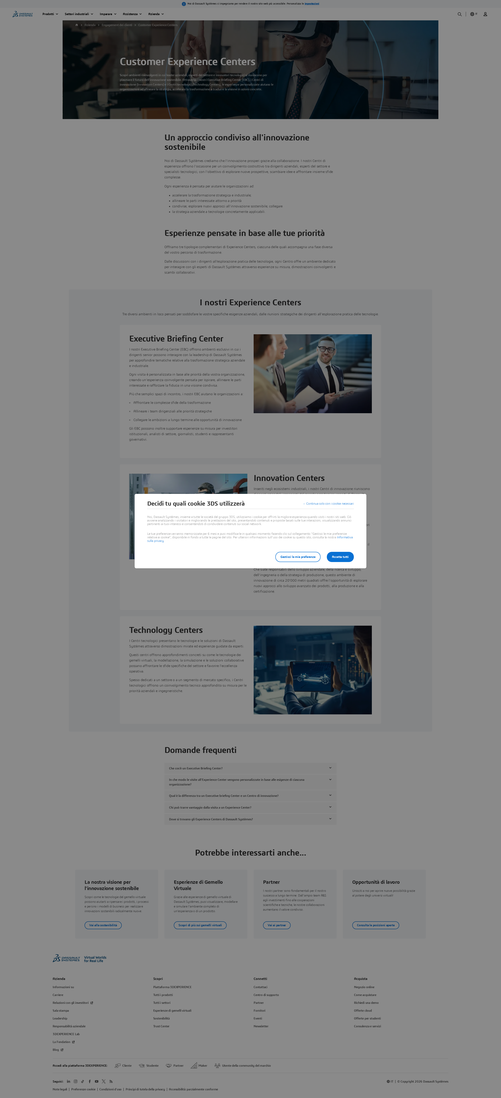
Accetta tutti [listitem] (340, 556)
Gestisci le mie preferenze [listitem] (297, 556)
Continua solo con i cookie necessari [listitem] (330, 503)
